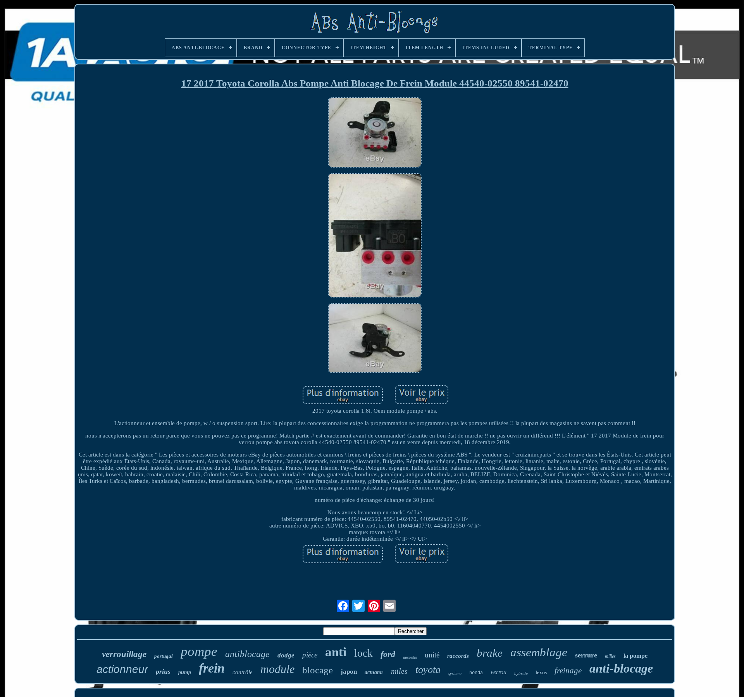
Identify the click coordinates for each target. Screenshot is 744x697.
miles (399, 671)
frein (212, 668)
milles (610, 656)
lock (363, 653)
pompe (199, 651)
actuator (374, 672)
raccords (458, 656)
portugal (163, 656)
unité (432, 655)
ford (388, 654)
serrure (586, 655)
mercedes (410, 657)
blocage (317, 670)
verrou (498, 672)
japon (349, 671)
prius (163, 671)
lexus (541, 672)
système (455, 673)
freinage (568, 670)
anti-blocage (621, 668)
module (277, 668)
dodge (285, 655)
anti (335, 652)
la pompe (635, 655)
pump (184, 672)
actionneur (122, 669)
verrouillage (124, 654)
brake (490, 653)
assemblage (538, 652)
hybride (521, 673)
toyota (428, 669)
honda (476, 673)
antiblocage (247, 654)
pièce (309, 655)
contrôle (242, 672)
